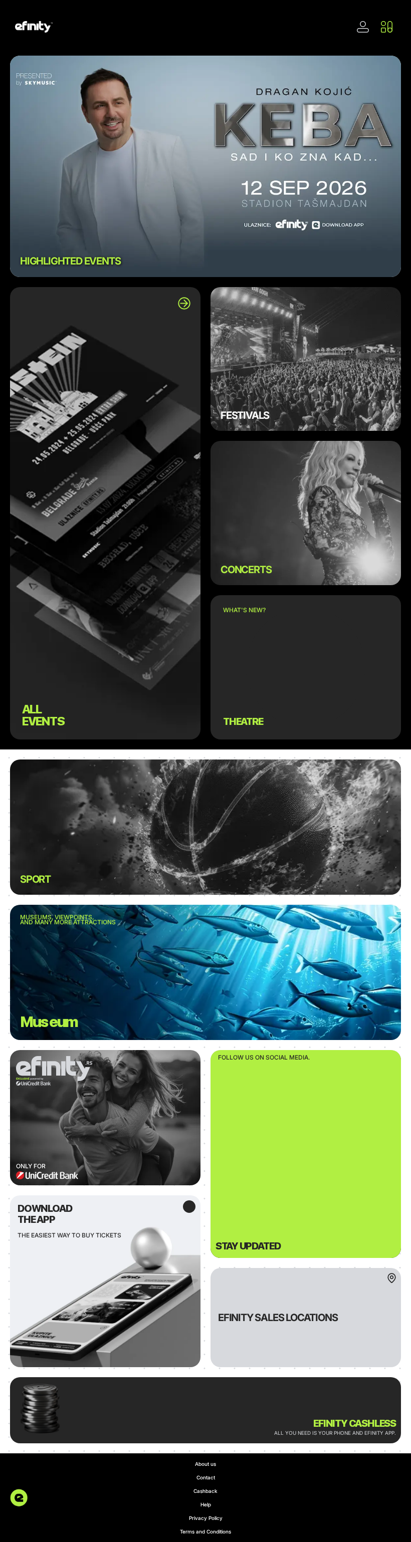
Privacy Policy (206, 1518)
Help (205, 1504)
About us (205, 1464)
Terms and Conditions (205, 1531)
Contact (205, 1477)
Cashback (205, 1491)
